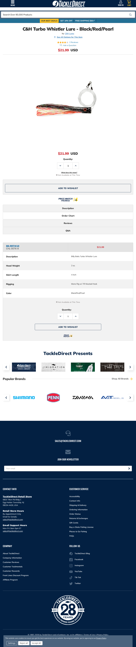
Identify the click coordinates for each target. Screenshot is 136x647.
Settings (11, 643)
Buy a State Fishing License (81, 527)
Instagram (79, 565)
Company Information (12, 558)
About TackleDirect (11, 553)
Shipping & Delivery (77, 505)
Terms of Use (89, 635)
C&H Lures (69, 33)
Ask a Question (69, 45)
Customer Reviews (11, 562)
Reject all (24, 643)
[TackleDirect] (69, 3)
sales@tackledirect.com (13, 519)
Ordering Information (78, 509)
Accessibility (74, 496)
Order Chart (68, 215)
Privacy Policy (102, 635)
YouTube (78, 571)
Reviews (68, 223)
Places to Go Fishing (78, 531)
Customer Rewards (11, 571)
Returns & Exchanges (78, 518)
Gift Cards (73, 523)
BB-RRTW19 (12, 246)
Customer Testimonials (12, 566)
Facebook (79, 559)
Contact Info (74, 501)
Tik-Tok (78, 577)
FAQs (71, 536)
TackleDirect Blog (82, 553)
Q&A (68, 230)
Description (68, 208)
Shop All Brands (120, 378)
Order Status (75, 514)
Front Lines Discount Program (16, 575)
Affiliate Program (10, 580)
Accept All (36, 643)
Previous (6, 367)
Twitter (78, 583)
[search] (130, 14)
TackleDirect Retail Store (17, 496)
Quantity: (68, 159)
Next (130, 367)
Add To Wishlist (68, 188)
